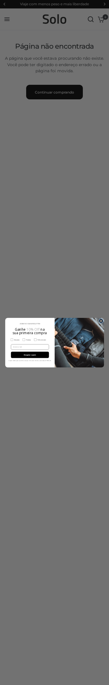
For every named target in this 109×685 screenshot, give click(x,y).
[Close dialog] (101, 321)
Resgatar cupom (30, 354)
